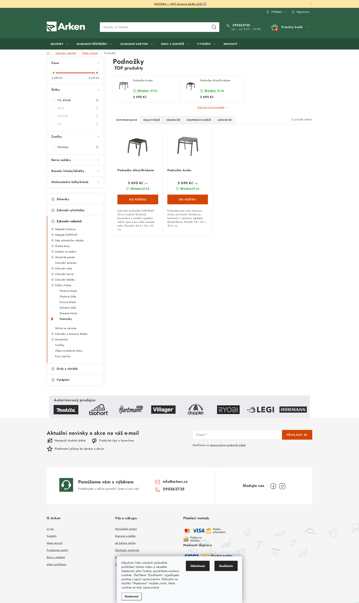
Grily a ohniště (67, 369)
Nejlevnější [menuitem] (151, 120)
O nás (50, 529)
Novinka (77, 116)
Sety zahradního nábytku (69, 240)
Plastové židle (68, 296)
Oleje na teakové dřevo (69, 351)
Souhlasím (226, 566)
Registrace (303, 12)
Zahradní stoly (63, 268)
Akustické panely (65, 257)
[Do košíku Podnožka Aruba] (187, 199)
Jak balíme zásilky (125, 543)
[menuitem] (60, 44)
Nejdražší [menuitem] (173, 120)
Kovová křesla (68, 302)
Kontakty (51, 536)
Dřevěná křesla (68, 313)
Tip (77, 123)
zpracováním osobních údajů (228, 445)
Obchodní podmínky (127, 550)
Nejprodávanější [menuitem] (199, 120)
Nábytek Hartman (65, 229)
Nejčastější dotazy (126, 529)
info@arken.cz (175, 481)
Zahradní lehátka (65, 279)
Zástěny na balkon (65, 251)
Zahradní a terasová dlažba (71, 334)
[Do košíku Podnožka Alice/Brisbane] (137, 199)
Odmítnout (198, 566)
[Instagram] (282, 486)
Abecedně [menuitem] (225, 120)
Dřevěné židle (68, 308)
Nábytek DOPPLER (66, 235)
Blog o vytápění (56, 557)
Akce (77, 108)
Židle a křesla (63, 285)
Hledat (214, 27)
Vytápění (63, 380)
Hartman (77, 147)
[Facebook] (273, 486)
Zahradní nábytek (69, 221)
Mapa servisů (54, 543)
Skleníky (63, 199)
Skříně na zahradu (66, 328)
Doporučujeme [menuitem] (126, 120)
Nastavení (131, 596)
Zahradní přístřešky (71, 210)
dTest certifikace (56, 564)
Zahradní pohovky (65, 263)
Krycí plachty (62, 356)
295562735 (240, 25)
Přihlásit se (297, 435)
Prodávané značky (57, 550)
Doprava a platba (125, 536)
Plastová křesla (68, 291)
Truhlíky (59, 345)
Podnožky (66, 319)
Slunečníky (61, 339)
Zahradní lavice (64, 274)
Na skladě (77, 100)
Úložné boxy (62, 246)
